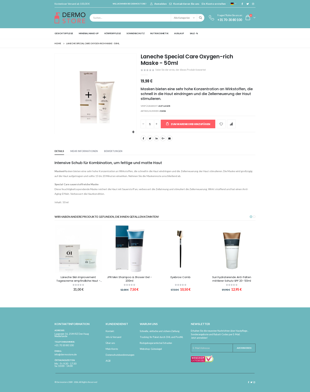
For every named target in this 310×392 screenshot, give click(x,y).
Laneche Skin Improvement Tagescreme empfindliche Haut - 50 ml (78, 279)
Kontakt (110, 331)
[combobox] (147, 18)
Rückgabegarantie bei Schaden (156, 343)
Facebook (143, 138)
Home (58, 43)
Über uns (110, 343)
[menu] (155, 33)
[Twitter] (247, 3)
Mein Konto (112, 348)
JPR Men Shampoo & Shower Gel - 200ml (129, 279)
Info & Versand (113, 337)
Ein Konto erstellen (214, 3)
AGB (108, 360)
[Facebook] (242, 3)
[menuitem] (64, 33)
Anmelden (160, 3)
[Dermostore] (70, 17)
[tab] (59, 151)
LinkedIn (156, 138)
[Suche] (200, 18)
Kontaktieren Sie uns (186, 3)
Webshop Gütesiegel (151, 348)
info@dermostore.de (66, 354)
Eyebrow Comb (181, 277)
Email (169, 138)
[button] (133, 132)
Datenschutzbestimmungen (120, 354)
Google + (163, 138)
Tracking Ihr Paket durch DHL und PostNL (161, 337)
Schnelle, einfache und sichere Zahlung (159, 331)
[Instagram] (253, 3)
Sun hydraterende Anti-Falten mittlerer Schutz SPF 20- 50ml (231, 279)
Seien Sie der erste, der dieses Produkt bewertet (180, 69)
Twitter (150, 138)
